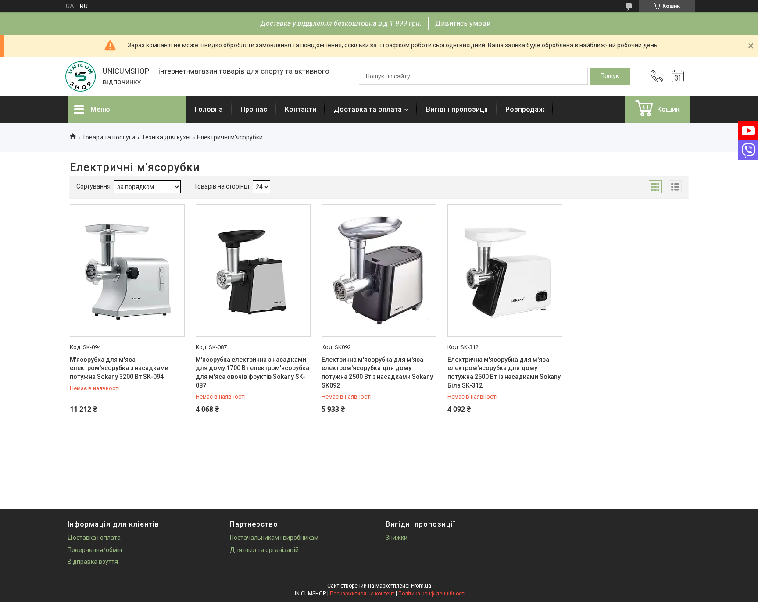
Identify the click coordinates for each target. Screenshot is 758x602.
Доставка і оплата (94, 537)
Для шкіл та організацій (264, 549)
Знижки (397, 537)
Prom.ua (421, 586)
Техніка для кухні (166, 137)
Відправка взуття (93, 561)
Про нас (253, 109)
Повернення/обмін (95, 549)
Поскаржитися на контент (362, 594)
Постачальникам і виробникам (274, 537)
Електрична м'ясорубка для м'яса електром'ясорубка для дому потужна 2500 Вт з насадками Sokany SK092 (377, 372)
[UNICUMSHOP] (80, 76)
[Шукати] (610, 76)
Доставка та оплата (368, 109)
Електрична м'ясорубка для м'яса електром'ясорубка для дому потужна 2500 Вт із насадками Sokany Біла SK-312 (504, 372)
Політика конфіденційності (431, 594)
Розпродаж (524, 109)
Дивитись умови (462, 23)
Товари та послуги (108, 137)
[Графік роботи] (678, 76)
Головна (209, 109)
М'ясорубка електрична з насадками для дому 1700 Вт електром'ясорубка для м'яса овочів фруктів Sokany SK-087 (252, 372)
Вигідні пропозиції (457, 109)
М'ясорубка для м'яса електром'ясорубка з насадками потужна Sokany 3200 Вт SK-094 (119, 368)
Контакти (300, 109)
